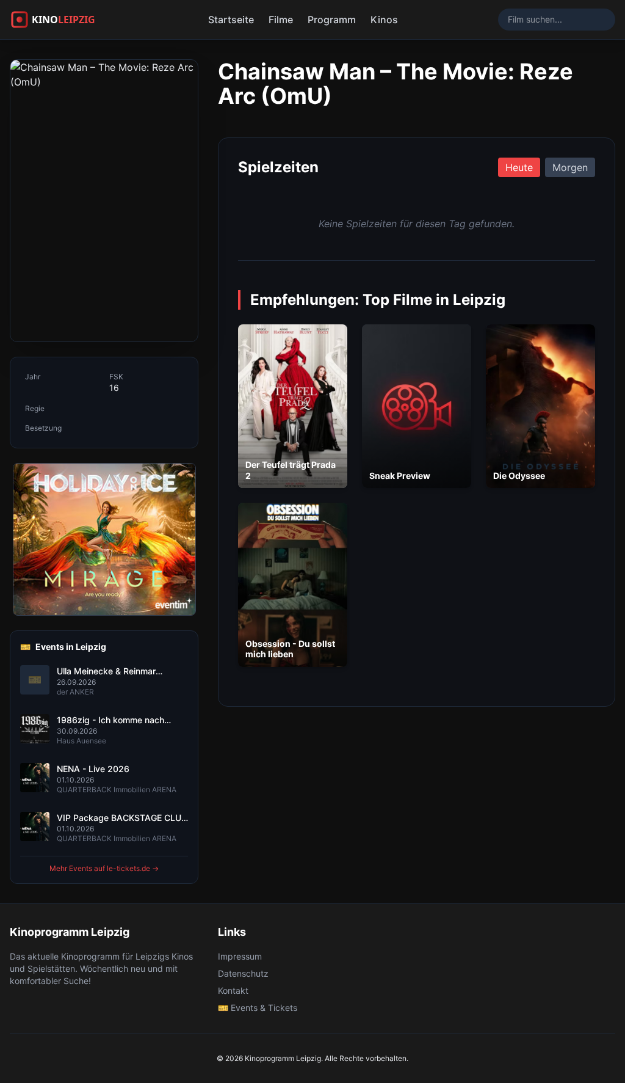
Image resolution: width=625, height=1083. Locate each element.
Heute (519, 167)
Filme (281, 19)
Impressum (240, 956)
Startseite (231, 19)
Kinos (384, 19)
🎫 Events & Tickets (257, 1007)
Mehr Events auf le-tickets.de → (104, 868)
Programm (332, 19)
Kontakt (233, 990)
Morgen (570, 167)
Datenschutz (243, 973)
